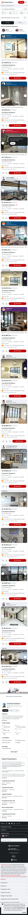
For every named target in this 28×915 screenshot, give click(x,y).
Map (21, 22)
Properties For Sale (5, 889)
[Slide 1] (10, 284)
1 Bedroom (8, 782)
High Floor (4, 816)
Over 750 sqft (5, 802)
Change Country (5, 833)
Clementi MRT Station (18, 809)
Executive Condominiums (6, 876)
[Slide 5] (12, 151)
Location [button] (11, 710)
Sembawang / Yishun (17, 796)
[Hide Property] (22, 41)
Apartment (4, 765)
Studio (3, 782)
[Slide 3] (11, 467)
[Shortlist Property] (25, 41)
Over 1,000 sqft (12, 802)
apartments (13, 875)
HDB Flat (12, 764)
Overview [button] (5, 710)
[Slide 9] (17, 151)
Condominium (18, 764)
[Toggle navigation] (26, 2)
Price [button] (17, 710)
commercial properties (22, 876)
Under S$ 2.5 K (5, 789)
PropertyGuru (4, 882)
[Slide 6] (14, 151)
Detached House (5, 766)
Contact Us (3, 830)
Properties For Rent (5, 892)
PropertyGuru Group (6, 827)
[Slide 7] (15, 151)
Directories (3, 886)
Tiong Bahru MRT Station (7, 809)
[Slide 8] (16, 151)
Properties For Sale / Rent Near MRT (9, 899)
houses (13, 876)
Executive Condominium (12, 765)
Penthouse (9, 816)
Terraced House (21, 765)
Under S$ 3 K (12, 789)
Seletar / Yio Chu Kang (7, 796)
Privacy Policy (20, 907)
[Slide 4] (11, 151)
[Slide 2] (11, 284)
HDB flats (19, 875)
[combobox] (13, 9)
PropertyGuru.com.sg (5, 864)
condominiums (7, 875)
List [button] (8, 22)
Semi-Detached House (14, 766)
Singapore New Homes (6, 895)
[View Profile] (14, 36)
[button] (5, 720)
